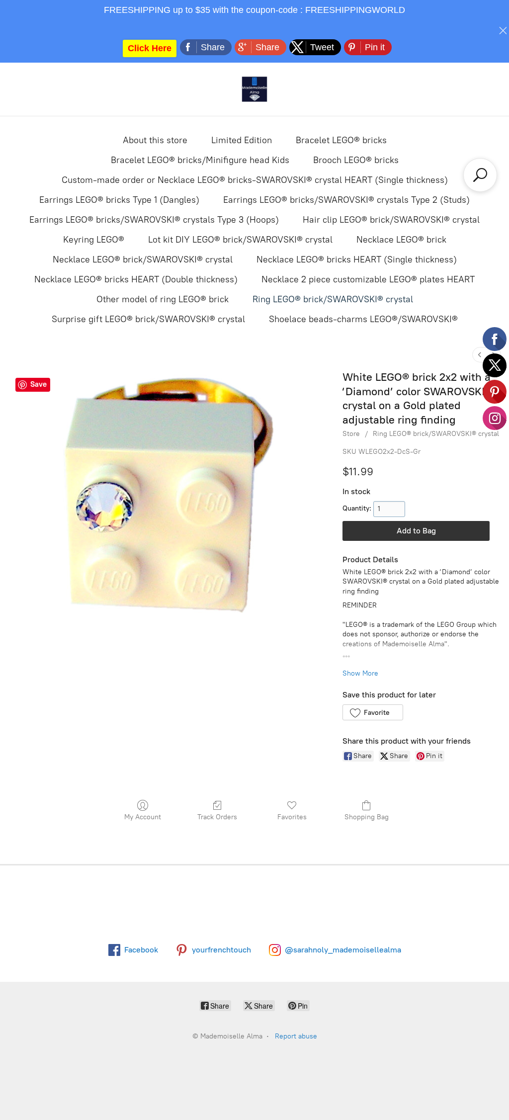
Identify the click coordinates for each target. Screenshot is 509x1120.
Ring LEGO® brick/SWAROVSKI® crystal (333, 299)
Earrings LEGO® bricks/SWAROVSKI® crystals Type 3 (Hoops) (154, 219)
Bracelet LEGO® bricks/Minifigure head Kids (200, 160)
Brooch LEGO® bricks (356, 160)
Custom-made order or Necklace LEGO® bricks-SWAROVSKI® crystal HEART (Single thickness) (255, 179)
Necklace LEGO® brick (401, 239)
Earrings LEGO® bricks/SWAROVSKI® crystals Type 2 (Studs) (346, 199)
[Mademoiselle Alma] (254, 89)
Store (351, 434)
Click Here (149, 48)
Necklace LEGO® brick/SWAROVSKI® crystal (143, 259)
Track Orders (217, 817)
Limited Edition (241, 140)
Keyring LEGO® (93, 239)
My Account (142, 817)
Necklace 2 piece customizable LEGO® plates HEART (368, 279)
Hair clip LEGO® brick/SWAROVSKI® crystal (391, 219)
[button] (372, 712)
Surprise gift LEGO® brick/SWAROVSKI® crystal (148, 319)
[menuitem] (480, 354)
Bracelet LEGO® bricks (341, 140)
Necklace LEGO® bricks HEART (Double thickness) (136, 279)
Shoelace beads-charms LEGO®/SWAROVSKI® (363, 319)
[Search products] (480, 175)
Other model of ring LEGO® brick (162, 299)
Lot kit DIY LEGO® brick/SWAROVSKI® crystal (240, 239)
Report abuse (296, 1036)
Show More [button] (360, 673)
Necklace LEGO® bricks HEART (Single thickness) (356, 259)
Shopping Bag (366, 817)
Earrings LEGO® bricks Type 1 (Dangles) (119, 199)
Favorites (292, 817)
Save (38, 384)
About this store (155, 140)
